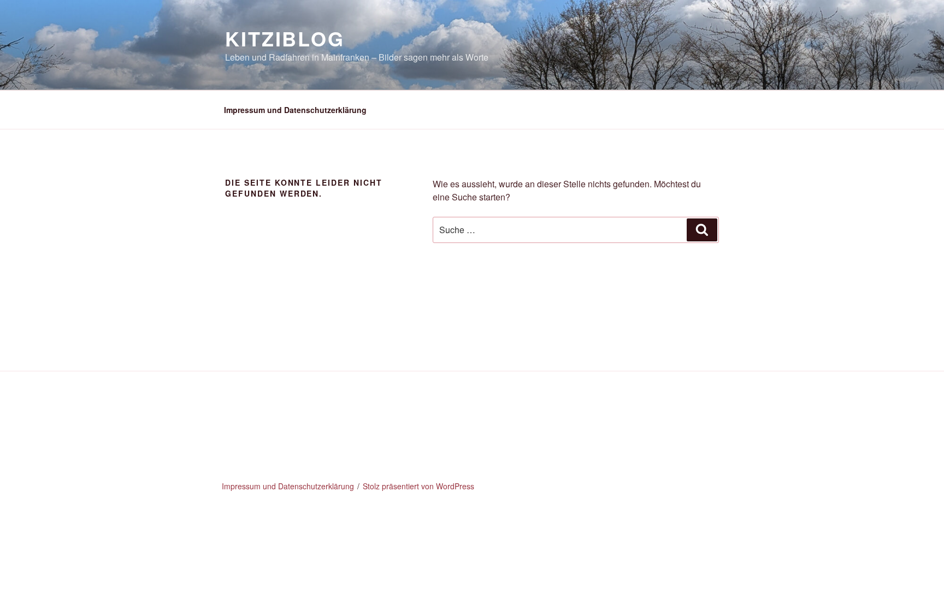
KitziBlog (285, 38)
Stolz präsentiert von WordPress (418, 486)
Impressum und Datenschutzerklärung (295, 109)
